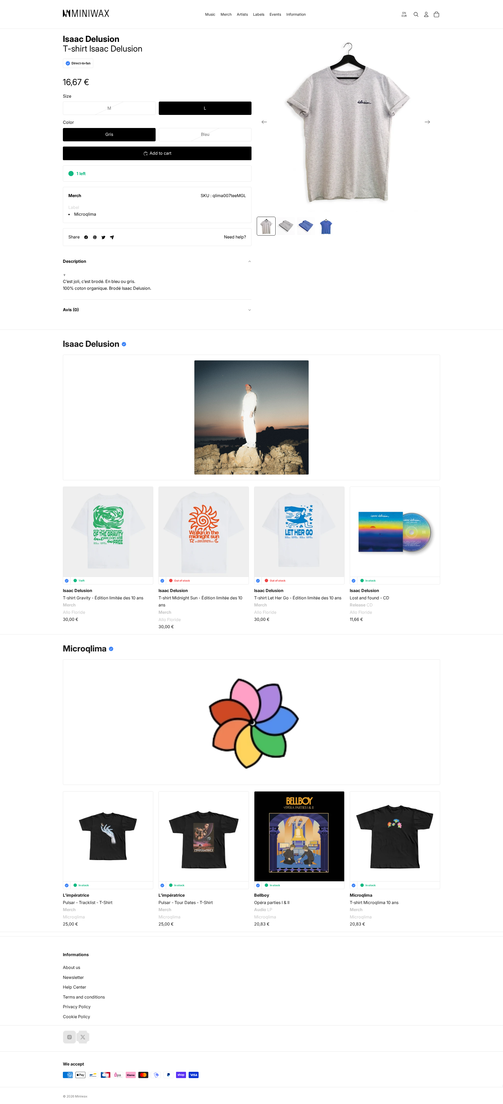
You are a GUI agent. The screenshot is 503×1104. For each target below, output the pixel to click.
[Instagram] (69, 1037)
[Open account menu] (426, 14)
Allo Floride (74, 612)
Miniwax (81, 1096)
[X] (82, 1037)
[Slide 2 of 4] (286, 226)
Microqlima (85, 214)
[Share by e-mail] (112, 237)
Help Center (74, 987)
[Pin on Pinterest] (94, 237)
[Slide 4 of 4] (326, 226)
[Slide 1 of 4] (266, 226)
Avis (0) (71, 309)
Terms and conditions (84, 997)
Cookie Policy (76, 1016)
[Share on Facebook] (86, 237)
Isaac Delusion (91, 39)
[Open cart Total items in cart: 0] (436, 14)
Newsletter (73, 977)
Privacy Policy (77, 1006)
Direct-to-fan (81, 63)
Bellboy (261, 895)
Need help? (235, 236)
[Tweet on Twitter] (103, 237)
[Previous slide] (263, 123)
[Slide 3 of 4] (306, 226)
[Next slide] (429, 123)
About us (71, 967)
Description (74, 261)
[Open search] (416, 14)
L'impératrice (76, 895)
